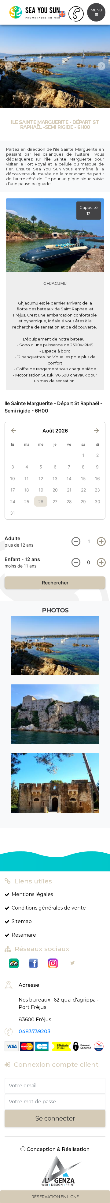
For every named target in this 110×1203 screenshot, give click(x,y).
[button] (6, 66)
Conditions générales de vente (49, 908)
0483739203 (34, 1031)
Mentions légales (32, 894)
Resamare (24, 935)
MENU (96, 10)
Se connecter (55, 1118)
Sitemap (22, 921)
